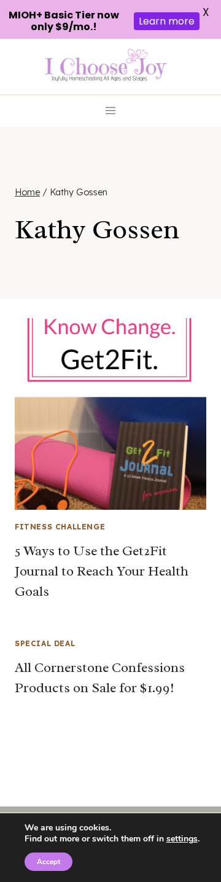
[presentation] (110, 414)
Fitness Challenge (60, 526)
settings (182, 839)
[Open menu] (110, 110)
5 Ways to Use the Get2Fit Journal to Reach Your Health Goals (101, 571)
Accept (48, 862)
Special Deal (45, 643)
